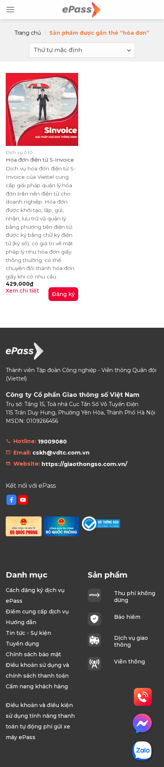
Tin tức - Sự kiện (28, 632)
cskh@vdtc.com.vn (61, 452)
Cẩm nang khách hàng (37, 686)
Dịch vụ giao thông (131, 641)
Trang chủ (27, 32)
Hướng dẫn (21, 622)
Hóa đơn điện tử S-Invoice (40, 160)
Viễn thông (129, 661)
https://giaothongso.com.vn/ (84, 464)
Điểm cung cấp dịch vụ (37, 611)
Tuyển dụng (22, 643)
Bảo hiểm (127, 616)
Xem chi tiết (22, 290)
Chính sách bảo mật (33, 654)
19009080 (52, 441)
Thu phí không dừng (134, 597)
